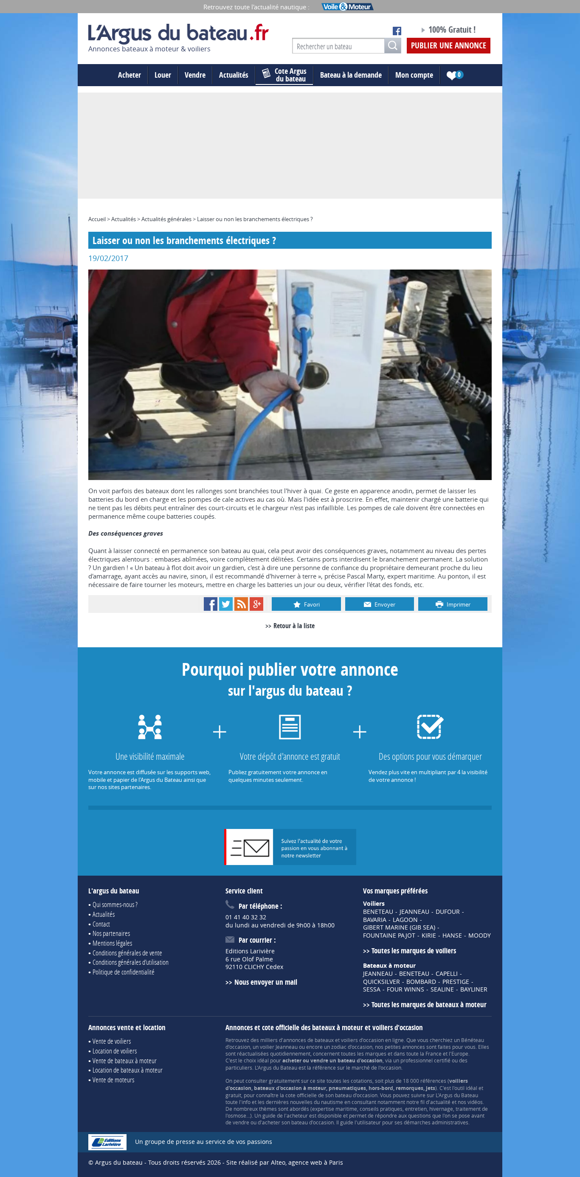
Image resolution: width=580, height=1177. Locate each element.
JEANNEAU (414, 912)
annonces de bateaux (308, 1040)
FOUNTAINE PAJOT (389, 935)
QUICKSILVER (381, 982)
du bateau (291, 75)
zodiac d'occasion (351, 1046)
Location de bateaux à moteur (128, 1070)
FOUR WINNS (405, 989)
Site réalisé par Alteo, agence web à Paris (284, 1162)
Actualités (233, 75)
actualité (440, 1101)
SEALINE (442, 989)
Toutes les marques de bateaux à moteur (429, 1004)
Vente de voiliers (112, 1041)
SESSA (371, 989)
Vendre (195, 75)
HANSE (452, 935)
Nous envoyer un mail (265, 982)
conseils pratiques (381, 1108)
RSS (241, 604)
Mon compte (414, 75)
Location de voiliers (115, 1051)
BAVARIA (374, 920)
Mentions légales (112, 943)
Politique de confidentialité (124, 972)
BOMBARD (421, 982)
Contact (101, 924)
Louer (163, 75)
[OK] (392, 45)
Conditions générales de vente (127, 953)
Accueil (97, 219)
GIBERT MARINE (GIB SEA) (399, 927)
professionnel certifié (425, 1060)
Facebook (210, 604)
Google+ (256, 604)
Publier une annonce (448, 45)
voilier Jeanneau (279, 1046)
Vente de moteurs (113, 1079)
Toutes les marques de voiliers (414, 950)
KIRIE (429, 935)
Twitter (226, 604)
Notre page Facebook (397, 31)
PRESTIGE (455, 982)
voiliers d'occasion (362, 1040)
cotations (361, 1080)
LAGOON (405, 920)
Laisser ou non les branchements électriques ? (255, 219)
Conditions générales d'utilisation (131, 962)
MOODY (479, 935)
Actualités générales (166, 219)
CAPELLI (447, 974)
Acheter (129, 75)
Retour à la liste (294, 625)
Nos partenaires (111, 933)
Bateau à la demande (351, 75)
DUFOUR (448, 912)
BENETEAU (378, 912)
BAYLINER (473, 989)
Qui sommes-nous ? (115, 904)
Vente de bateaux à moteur (125, 1060)
